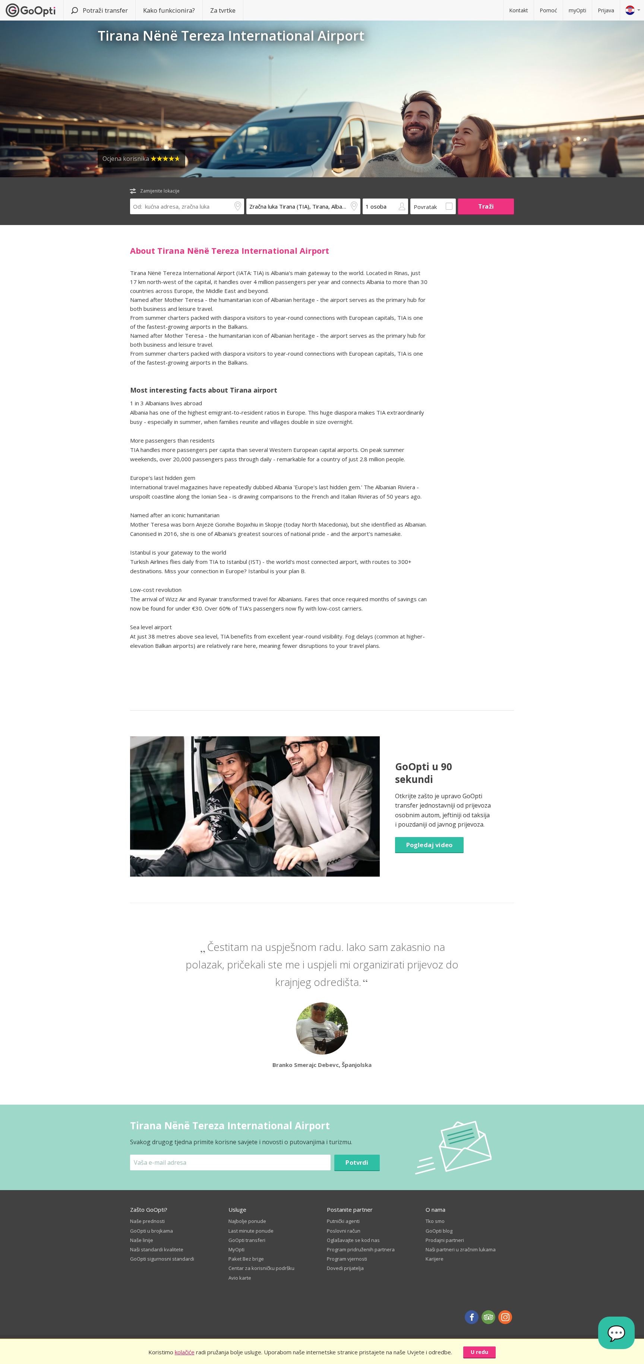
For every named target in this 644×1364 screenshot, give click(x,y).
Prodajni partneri (445, 1240)
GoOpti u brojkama (151, 1230)
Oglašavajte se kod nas (353, 1240)
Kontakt (518, 10)
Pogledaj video (429, 844)
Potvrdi (356, 1162)
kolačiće (185, 1352)
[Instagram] (505, 1317)
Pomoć (548, 10)
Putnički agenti (343, 1221)
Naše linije (141, 1240)
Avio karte (239, 1277)
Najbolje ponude (247, 1221)
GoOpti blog (439, 1230)
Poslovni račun (343, 1230)
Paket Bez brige (246, 1258)
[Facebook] (472, 1317)
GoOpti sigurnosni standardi (162, 1258)
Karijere (434, 1258)
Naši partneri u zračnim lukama (461, 1249)
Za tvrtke (223, 10)
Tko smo (435, 1221)
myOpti (577, 10)
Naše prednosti (147, 1221)
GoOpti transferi (246, 1240)
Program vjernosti (347, 1258)
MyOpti (236, 1249)
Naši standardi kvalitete (156, 1249)
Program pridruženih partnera (361, 1249)
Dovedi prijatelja (345, 1268)
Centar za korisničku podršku (261, 1268)
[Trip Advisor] (488, 1317)
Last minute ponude (251, 1230)
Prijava (606, 10)
